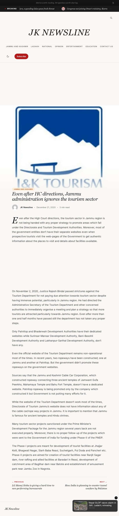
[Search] (111, 18)
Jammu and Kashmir (17, 46)
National (47, 46)
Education (91, 46)
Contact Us (106, 46)
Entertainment (74, 46)
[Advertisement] (59, 84)
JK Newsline (59, 32)
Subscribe (21, 56)
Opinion (59, 46)
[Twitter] (113, 3)
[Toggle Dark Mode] (8, 56)
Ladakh (35, 46)
